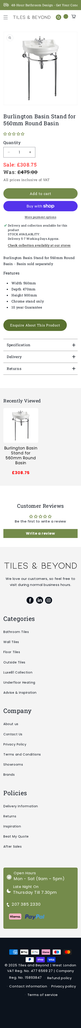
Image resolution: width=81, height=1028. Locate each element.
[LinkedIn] (39, 600)
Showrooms (13, 764)
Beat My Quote (16, 836)
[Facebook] (30, 600)
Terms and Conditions (22, 754)
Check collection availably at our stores (39, 245)
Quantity (11, 142)
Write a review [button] (40, 533)
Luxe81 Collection (17, 672)
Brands (9, 774)
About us (10, 724)
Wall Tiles (11, 642)
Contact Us (12, 734)
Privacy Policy (14, 744)
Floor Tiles (11, 652)
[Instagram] (48, 600)
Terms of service (42, 994)
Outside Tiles (14, 662)
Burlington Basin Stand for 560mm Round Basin (21, 455)
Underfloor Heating (19, 682)
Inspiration (12, 826)
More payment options (40, 217)
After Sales (12, 846)
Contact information (28, 986)
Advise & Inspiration (20, 692)
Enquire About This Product (35, 325)
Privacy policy (63, 986)
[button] (6, 17)
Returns (9, 816)
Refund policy (59, 978)
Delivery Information (20, 806)
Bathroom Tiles (16, 632)
